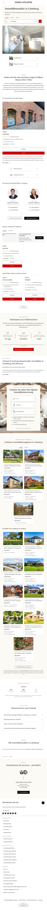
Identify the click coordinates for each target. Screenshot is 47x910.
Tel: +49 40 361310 (23, 787)
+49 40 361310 (5, 810)
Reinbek (27, 280)
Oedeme (33, 749)
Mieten (12, 17)
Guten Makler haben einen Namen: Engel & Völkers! (13, 367)
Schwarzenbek (7, 280)
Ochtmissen (28, 749)
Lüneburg (5, 134)
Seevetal (5, 248)
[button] (23, 168)
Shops (17, 17)
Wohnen (4, 230)
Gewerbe (10, 230)
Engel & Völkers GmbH (24, 670)
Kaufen (7, 17)
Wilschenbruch (39, 749)
